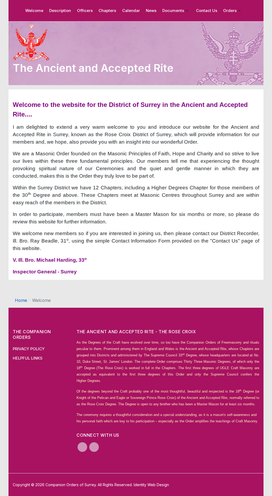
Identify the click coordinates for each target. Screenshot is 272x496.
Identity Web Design (151, 484)
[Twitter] (94, 447)
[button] (176, 10)
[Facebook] (82, 447)
